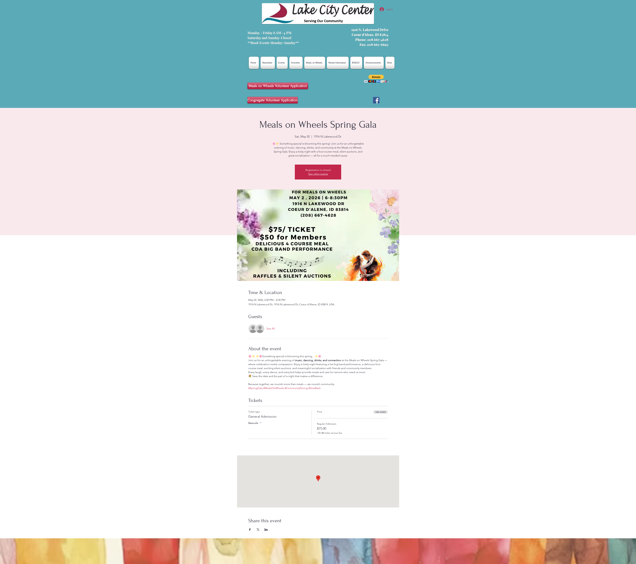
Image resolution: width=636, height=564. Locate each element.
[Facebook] (376, 100)
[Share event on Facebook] (249, 529)
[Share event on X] (258, 529)
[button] (376, 79)
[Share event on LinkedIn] (266, 529)
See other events (318, 174)
